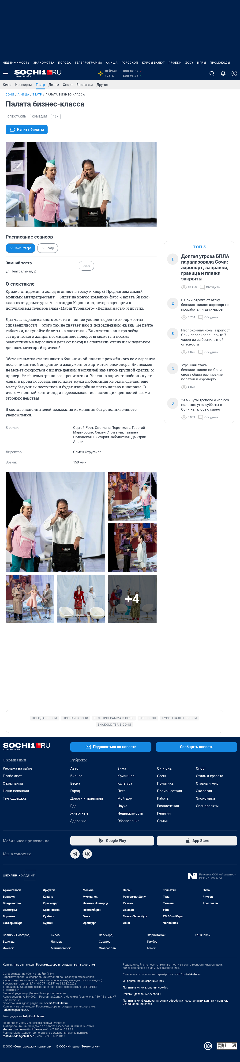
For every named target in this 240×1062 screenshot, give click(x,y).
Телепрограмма (88, 62)
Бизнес (76, 776)
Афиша (112, 62)
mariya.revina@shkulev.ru (19, 1036)
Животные (79, 813)
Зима (121, 768)
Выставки (84, 85)
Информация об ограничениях (143, 981)
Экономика (205, 798)
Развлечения (168, 806)
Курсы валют (153, 62)
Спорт (68, 85)
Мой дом (124, 798)
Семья (162, 821)
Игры (201, 62)
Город (75, 791)
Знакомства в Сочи (114, 724)
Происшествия (169, 791)
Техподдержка (14, 798)
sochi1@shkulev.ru (56, 1003)
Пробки (175, 62)
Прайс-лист (12, 776)
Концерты (23, 85)
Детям (54, 85)
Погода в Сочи (44, 718)
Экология (204, 791)
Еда (73, 806)
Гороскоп (129, 62)
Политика (165, 783)
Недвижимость (16, 62)
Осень (162, 776)
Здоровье (78, 821)
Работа (163, 798)
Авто (74, 768)
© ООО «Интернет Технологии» (78, 1046)
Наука (122, 806)
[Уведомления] (223, 73)
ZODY (189, 62)
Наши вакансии (16, 791)
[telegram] (75, 854)
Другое (102, 85)
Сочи (10, 94)
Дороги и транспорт (86, 798)
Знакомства (43, 62)
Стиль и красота (209, 776)
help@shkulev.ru (33, 1016)
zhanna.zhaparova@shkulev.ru (22, 1029)
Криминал (126, 776)
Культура (124, 783)
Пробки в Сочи (75, 718)
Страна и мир (207, 783)
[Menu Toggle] (5, 73)
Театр (40, 85)
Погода (64, 62)
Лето (121, 791)
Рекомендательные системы (142, 994)
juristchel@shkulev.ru (16, 1009)
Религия (164, 813)
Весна (75, 783)
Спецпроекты (207, 806)
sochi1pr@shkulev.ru (187, 974)
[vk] (87, 854)
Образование (128, 821)
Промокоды (220, 62)
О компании (13, 783)
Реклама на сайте (17, 768)
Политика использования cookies (145, 987)
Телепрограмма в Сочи (114, 718)
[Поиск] (212, 73)
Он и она (164, 768)
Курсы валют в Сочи (179, 718)
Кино (7, 85)
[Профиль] (234, 73)
